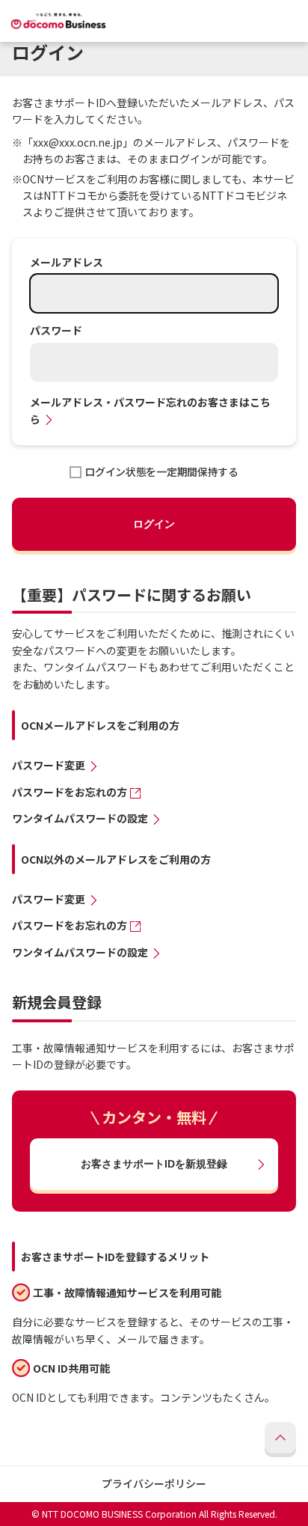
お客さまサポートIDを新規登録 (154, 1164)
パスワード (56, 331)
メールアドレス (66, 263)
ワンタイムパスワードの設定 (80, 818)
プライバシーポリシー (154, 1483)
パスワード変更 (48, 765)
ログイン (154, 524)
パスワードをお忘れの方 (69, 792)
